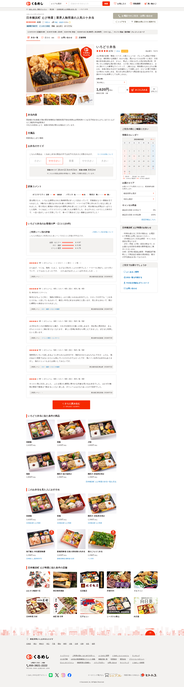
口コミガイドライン (67, 663)
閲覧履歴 (136, 4)
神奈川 (41, 644)
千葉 (53, 644)
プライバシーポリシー (136, 659)
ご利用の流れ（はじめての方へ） (83, 655)
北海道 (28, 644)
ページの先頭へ (150, 629)
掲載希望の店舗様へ (84, 663)
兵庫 (81, 644)
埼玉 (47, 644)
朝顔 (28, 474)
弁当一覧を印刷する (134, 277)
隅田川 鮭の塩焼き (64, 474)
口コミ (49, 37)
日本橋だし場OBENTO (34, 559)
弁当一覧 (34, 37)
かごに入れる (141, 90)
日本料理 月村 (31, 617)
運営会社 (123, 659)
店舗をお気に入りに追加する (145, 22)
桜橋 (59, 442)
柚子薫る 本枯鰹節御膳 (35, 551)
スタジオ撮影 (55, 309)
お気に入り (121, 4)
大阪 (70, 644)
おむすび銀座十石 (33, 591)
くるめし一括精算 (138, 663)
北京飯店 (83, 591)
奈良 (87, 644)
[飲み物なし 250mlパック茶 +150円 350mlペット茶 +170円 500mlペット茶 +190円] (111, 82)
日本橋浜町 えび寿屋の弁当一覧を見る (101, 482)
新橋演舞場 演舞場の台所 (65, 559)
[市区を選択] (139, 199)
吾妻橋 (29, 442)
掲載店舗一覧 (103, 659)
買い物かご (152, 4)
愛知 (59, 644)
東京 (35, 644)
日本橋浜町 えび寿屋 (33, 523)
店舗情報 (82, 37)
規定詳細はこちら (148, 219)
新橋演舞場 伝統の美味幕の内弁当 (71, 551)
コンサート (56, 338)
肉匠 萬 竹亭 (58, 617)
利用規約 (114, 659)
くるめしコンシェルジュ (120, 655)
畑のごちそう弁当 (95, 551)
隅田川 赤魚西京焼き (96, 474)
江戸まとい (84, 617)
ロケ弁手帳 (64, 659)
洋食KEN (110, 591)
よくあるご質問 (132, 272)
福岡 (93, 644)
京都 (76, 644)
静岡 (64, 644)
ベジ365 (91, 559)
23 (118, 51)
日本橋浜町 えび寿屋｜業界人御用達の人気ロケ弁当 (60, 17)
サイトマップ (124, 663)
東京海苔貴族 (58, 591)
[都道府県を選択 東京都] (139, 193)
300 (47, 22)
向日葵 (136, 617)
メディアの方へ (99, 663)
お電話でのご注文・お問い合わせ (137, 16)
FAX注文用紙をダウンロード (137, 283)
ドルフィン (138, 591)
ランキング (136, 655)
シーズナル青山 (113, 617)
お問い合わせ (66, 37)
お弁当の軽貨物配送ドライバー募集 (83, 659)
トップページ (64, 655)
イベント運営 (46, 338)
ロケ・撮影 (45, 309)
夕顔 (89, 442)
